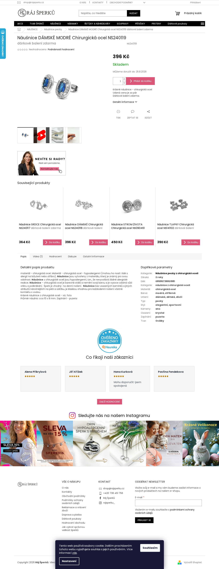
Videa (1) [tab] (38, 256)
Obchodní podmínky (121, 2)
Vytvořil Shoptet (193, 562)
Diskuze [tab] (72, 256)
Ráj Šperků (109, 498)
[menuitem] (20, 23)
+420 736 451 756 (113, 493)
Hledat (134, 13)
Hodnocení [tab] (55, 256)
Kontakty (98, 2)
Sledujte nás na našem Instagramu (114, 415)
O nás (83, 2)
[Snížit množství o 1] (124, 83)
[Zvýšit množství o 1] (124, 79)
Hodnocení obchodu (73, 522)
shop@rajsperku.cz (113, 488)
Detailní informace (123, 102)
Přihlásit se (144, 520)
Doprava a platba (72, 514)
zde (74, 553)
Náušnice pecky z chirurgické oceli (176, 273)
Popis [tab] (23, 256)
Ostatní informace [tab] (93, 256)
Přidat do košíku (142, 81)
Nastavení (69, 561)
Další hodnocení (110, 401)
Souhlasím (150, 548)
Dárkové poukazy (71, 518)
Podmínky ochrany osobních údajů (72, 501)
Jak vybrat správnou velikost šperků (73, 528)
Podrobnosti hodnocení (61, 49)
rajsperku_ (109, 502)
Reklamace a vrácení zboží (74, 509)
